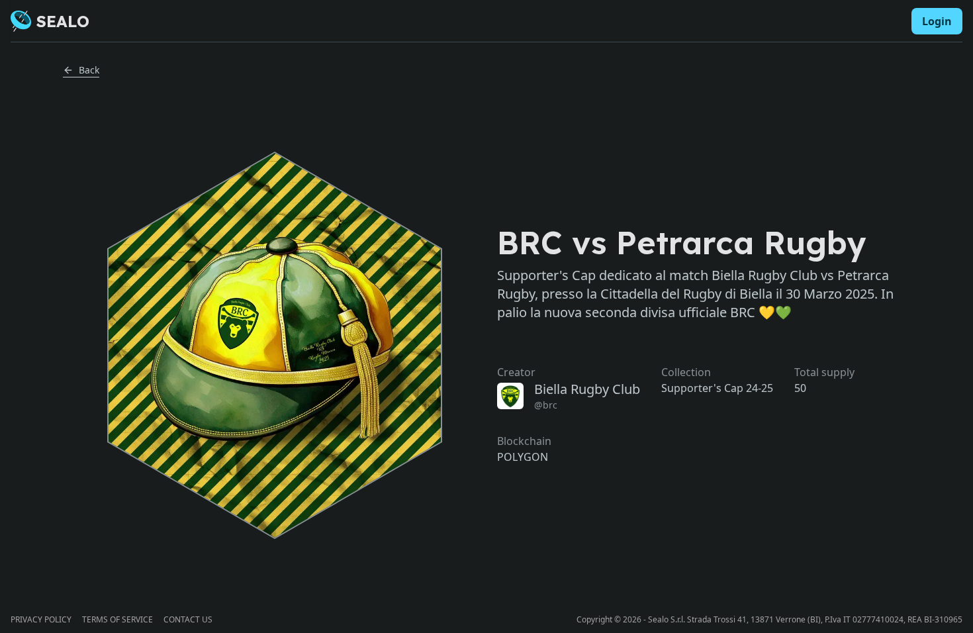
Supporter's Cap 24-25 (717, 388)
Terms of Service (117, 619)
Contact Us (187, 619)
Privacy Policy (41, 619)
